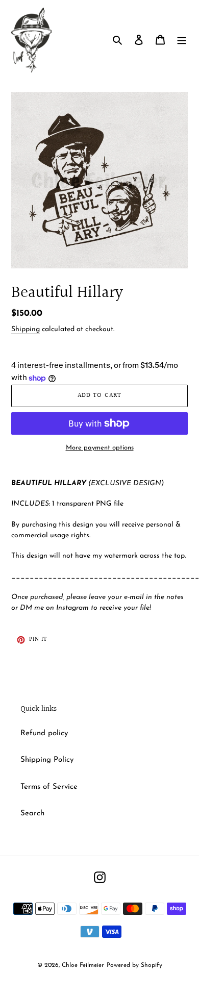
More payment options (100, 447)
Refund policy (44, 733)
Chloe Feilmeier (83, 965)
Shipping (25, 329)
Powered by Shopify (134, 965)
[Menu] (181, 40)
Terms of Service (49, 787)
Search (32, 813)
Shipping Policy (46, 760)
